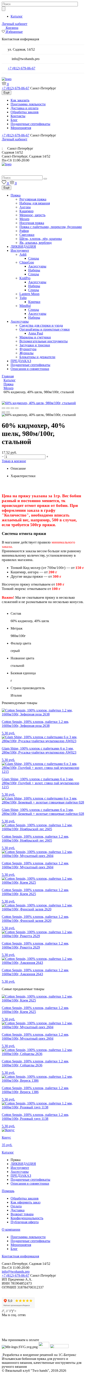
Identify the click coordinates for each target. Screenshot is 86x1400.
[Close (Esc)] (3, 408)
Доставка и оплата (24, 108)
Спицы (33, 258)
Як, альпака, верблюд (35, 242)
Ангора (25, 207)
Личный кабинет (14, 24)
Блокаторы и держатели (37, 357)
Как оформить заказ (25, 1202)
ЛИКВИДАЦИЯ (23, 246)
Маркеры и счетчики (35, 337)
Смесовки (26, 235)
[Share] (8, 408)
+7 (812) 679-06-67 (21, 68)
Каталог (17, 16)
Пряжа (16, 195)
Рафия (24, 231)
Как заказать (20, 100)
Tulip (23, 298)
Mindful (25, 306)
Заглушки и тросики (34, 345)
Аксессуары (37, 266)
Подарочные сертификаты (30, 124)
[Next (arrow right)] (8, 412)
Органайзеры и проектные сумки (44, 329)
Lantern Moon (29, 294)
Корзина (12, 28)
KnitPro (24, 278)
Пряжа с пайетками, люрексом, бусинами (50, 227)
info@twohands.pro (16, 1271)
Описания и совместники (30, 369)
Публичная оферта (25, 1222)
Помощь (8, 1191)
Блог (14, 120)
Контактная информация (20, 1256)
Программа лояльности (28, 104)
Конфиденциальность (27, 1218)
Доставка (17, 1210)
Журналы (26, 353)
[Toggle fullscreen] (12, 408)
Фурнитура (27, 349)
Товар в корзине (14, 461)
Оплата (16, 1206)
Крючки (34, 302)
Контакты (18, 116)
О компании (11, 1229)
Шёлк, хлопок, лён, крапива (40, 239)
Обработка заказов (25, 112)
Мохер (24, 219)
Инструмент (20, 250)
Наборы (34, 270)
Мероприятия (21, 128)
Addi (22, 254)
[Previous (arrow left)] (3, 412)
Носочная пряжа (31, 223)
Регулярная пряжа (32, 199)
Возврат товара (22, 1214)
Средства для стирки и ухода (41, 325)
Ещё (6, 92)
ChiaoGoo (26, 262)
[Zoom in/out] (17, 408)
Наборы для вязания (34, 203)
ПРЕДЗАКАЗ (21, 361)
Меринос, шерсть (32, 215)
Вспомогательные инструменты (43, 341)
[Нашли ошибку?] (43, 1396)
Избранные (14, 32)
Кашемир (26, 211)
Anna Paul (35, 333)
